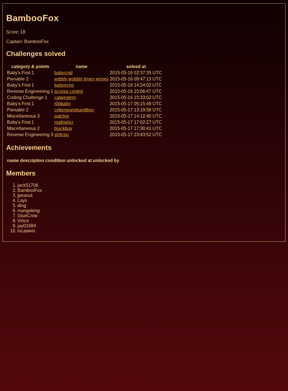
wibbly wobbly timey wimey (81, 79)
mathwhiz (63, 122)
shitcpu (61, 134)
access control (68, 91)
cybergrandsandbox (74, 109)
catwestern (65, 97)
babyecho (64, 85)
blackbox (63, 128)
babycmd (63, 72)
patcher (61, 116)
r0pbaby (62, 103)
